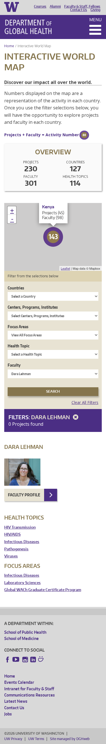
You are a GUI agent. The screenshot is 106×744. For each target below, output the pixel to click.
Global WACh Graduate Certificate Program (42, 590)
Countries (16, 288)
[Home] (28, 27)
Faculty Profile (24, 494)
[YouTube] (16, 659)
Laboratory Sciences (22, 583)
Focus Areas (18, 326)
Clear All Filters (85, 402)
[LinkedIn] (33, 659)
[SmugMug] (41, 659)
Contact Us (78, 10)
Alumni (55, 6)
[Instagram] (25, 659)
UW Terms (36, 739)
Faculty (14, 365)
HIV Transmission (20, 527)
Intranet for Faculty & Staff (29, 688)
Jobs (8, 713)
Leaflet (65, 268)
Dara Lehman (51, 417)
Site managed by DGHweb (70, 739)
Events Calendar (19, 682)
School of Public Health (25, 632)
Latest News (15, 701)
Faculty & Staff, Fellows (82, 6)
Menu (95, 19)
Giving (95, 10)
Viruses (11, 556)
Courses (40, 6)
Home (9, 46)
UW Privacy (13, 739)
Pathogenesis (16, 549)
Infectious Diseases (21, 542)
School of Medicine (21, 638)
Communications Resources (29, 695)
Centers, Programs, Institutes (33, 307)
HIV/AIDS (12, 534)
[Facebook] (7, 659)
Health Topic (18, 345)
